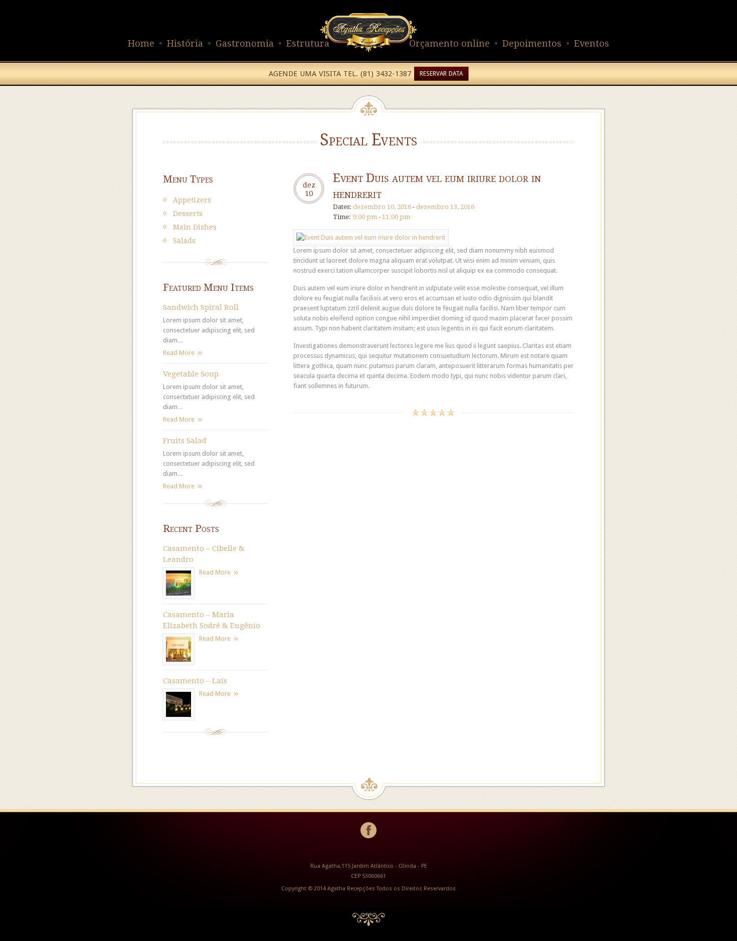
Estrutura (307, 43)
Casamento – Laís (195, 680)
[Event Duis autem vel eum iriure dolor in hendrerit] (370, 237)
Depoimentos (532, 43)
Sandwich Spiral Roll (201, 307)
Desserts (188, 214)
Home (141, 43)
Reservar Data (441, 73)
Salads (184, 241)
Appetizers (192, 200)
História (185, 43)
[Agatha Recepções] (368, 56)
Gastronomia (245, 43)
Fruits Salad (185, 440)
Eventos (591, 43)
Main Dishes (195, 227)
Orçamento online (449, 43)
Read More (179, 352)
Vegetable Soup (191, 374)
